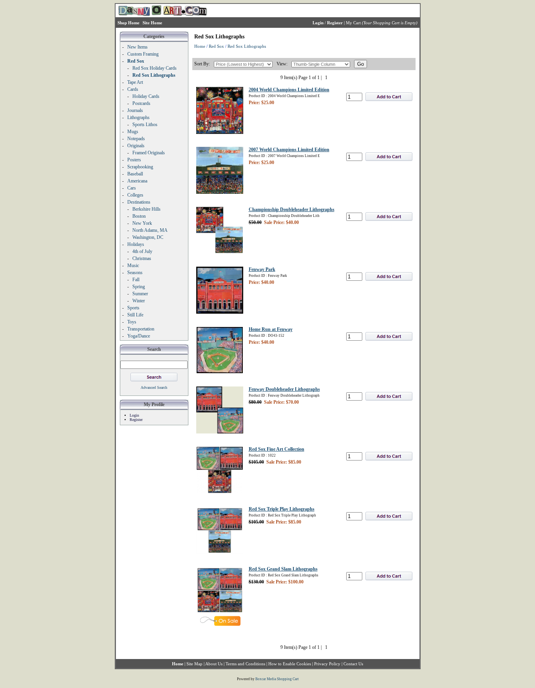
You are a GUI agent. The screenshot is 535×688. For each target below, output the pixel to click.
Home (199, 46)
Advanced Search (154, 387)
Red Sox (216, 46)
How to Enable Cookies (289, 663)
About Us (213, 663)
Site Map (194, 663)
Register (136, 419)
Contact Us (353, 663)
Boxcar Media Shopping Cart (277, 679)
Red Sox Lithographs (247, 46)
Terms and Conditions (245, 663)
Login (134, 415)
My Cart (353, 22)
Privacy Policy (327, 663)
